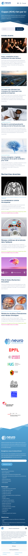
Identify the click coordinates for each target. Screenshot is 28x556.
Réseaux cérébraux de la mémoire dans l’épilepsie (13, 241)
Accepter (14, 542)
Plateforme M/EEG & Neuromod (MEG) (9, 213)
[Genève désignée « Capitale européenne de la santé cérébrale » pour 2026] (14, 146)
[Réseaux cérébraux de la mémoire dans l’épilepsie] (14, 226)
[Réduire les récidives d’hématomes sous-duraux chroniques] (14, 302)
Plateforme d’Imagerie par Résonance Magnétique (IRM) (13, 211)
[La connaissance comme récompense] (14, 186)
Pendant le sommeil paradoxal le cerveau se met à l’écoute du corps (13, 125)
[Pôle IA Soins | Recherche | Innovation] (14, 266)
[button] (26, 528)
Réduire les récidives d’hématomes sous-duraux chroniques (13, 314)
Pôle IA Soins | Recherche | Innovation (10, 281)
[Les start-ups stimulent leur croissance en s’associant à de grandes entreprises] (14, 78)
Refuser (14, 546)
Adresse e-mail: (14, 461)
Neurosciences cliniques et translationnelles (11, 238)
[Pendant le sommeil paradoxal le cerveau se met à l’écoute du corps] (14, 113)
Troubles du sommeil (5, 122)
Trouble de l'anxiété (5, 54)
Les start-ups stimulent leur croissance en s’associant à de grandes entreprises (11, 91)
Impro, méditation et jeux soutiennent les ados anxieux (11, 57)
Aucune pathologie (5, 87)
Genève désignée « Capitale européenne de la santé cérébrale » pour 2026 (13, 159)
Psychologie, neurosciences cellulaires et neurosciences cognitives (13, 198)
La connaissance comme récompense (10, 201)
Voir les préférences (14, 549)
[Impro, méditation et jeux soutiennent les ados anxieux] (14, 45)
